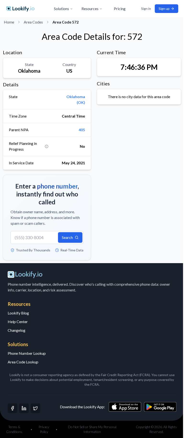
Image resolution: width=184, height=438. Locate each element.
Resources (88, 8)
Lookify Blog (18, 313)
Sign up (160, 8)
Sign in (142, 8)
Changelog (16, 330)
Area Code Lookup (23, 362)
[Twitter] (35, 408)
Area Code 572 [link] (65, 22)
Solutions (59, 8)
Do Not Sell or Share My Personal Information (90, 429)
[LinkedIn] (24, 408)
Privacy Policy (43, 429)
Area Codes (33, 22)
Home (9, 22)
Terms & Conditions (14, 429)
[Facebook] (12, 408)
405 (82, 129)
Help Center (18, 321)
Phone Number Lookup (27, 353)
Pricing (118, 8)
